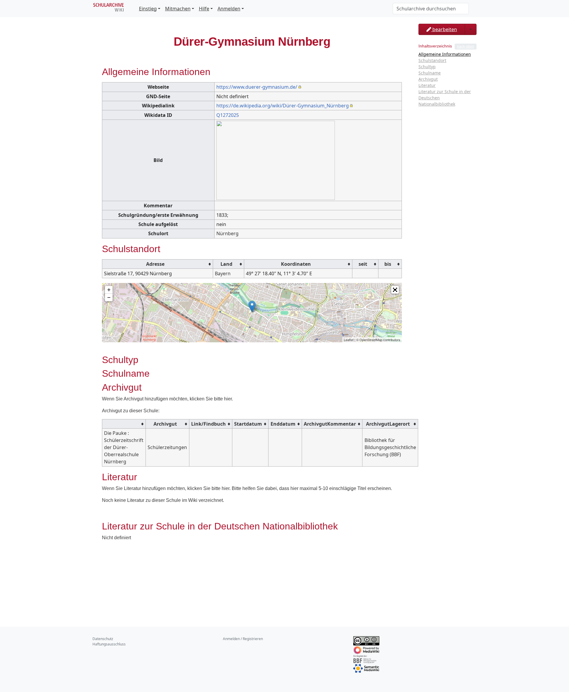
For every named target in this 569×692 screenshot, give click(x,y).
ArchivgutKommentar (330, 424)
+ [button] (109, 290)
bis (387, 264)
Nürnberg (227, 233)
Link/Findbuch (208, 424)
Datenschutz (102, 638)
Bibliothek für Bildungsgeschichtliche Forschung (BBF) (390, 447)
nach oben (465, 46)
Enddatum (283, 424)
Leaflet (349, 339)
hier (228, 398)
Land (226, 264)
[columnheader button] (157, 263)
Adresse (155, 264)
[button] (395, 290)
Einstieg (148, 8)
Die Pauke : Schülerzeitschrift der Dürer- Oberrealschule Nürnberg (123, 447)
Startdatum (248, 424)
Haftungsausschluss (109, 644)
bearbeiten (444, 29)
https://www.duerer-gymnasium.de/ (256, 87)
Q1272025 (227, 115)
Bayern (223, 273)
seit (363, 264)
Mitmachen (178, 8)
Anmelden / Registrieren (243, 638)
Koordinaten (296, 264)
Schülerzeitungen (167, 447)
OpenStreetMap (370, 339)
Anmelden (229, 8)
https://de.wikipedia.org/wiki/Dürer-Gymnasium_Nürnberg (282, 105)
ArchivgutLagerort (388, 424)
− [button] (109, 297)
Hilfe (204, 8)
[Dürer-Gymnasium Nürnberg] (252, 306)
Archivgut (165, 424)
